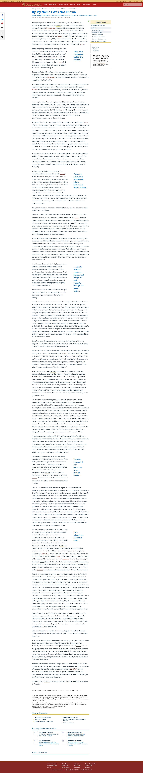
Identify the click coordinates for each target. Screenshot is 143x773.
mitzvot (40, 570)
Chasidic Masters (72, 9)
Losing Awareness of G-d (70, 717)
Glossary (13, 1)
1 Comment (70, 745)
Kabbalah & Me (52, 4)
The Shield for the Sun (75, 740)
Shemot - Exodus (54, 9)
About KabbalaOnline (52, 765)
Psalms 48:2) (64, 353)
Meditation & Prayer (75, 4)
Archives (44, 9)
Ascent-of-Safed (59, 769)
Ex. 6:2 (60, 62)
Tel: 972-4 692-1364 (87, 769)
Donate (129, 1)
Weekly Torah (36, 9)
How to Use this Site (51, 763)
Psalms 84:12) (62, 174)
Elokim (34, 90)
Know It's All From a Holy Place (44, 721)
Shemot (49, 28)
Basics (45, 4)
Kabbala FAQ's (65, 765)
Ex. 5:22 (81, 44)
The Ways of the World (46, 732)
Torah (60, 36)
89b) (78, 646)
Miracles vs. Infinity (40, 719)
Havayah (50, 77)
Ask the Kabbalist (5, 1)
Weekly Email (65, 763)
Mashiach (73, 669)
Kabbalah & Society (63, 4)
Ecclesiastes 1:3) (66, 559)
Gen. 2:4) (86, 122)
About (116, 1)
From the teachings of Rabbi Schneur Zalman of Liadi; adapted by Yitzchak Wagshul (51, 17)
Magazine (76, 763)
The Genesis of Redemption (43, 717)
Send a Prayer (136, 1)
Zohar (58, 556)
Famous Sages (20, 1)
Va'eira (63, 9)
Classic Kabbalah (86, 4)
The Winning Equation (75, 732)
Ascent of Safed (88, 765)
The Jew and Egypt (45, 740)
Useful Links (77, 767)
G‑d (54, 28)
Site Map (49, 767)
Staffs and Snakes (68, 722)
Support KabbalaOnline (90, 763)
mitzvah (44, 554)
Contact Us (87, 767)
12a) (34, 478)
